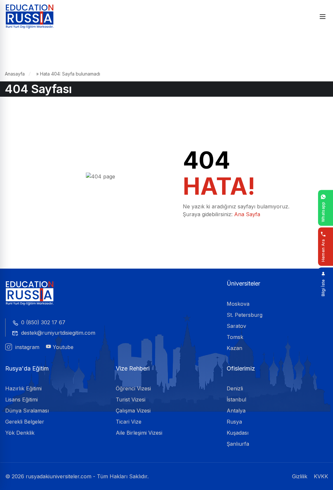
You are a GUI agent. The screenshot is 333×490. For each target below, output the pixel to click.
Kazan (234, 348)
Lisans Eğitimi (21, 399)
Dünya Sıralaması (27, 410)
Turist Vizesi (130, 399)
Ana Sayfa (247, 214)
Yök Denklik (19, 432)
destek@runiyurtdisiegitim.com (58, 332)
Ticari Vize (128, 421)
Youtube (62, 347)
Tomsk (235, 337)
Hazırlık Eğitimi (23, 388)
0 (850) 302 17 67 (43, 322)
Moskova (238, 304)
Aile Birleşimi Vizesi (139, 432)
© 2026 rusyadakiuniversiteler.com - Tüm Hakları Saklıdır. (77, 476)
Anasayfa (15, 74)
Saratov (236, 326)
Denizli (235, 388)
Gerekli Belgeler (24, 421)
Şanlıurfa (238, 444)
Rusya (234, 421)
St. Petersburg (244, 315)
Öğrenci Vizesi (133, 388)
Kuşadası (237, 432)
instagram (26, 347)
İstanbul (236, 399)
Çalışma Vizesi (133, 410)
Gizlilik (299, 476)
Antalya (236, 410)
